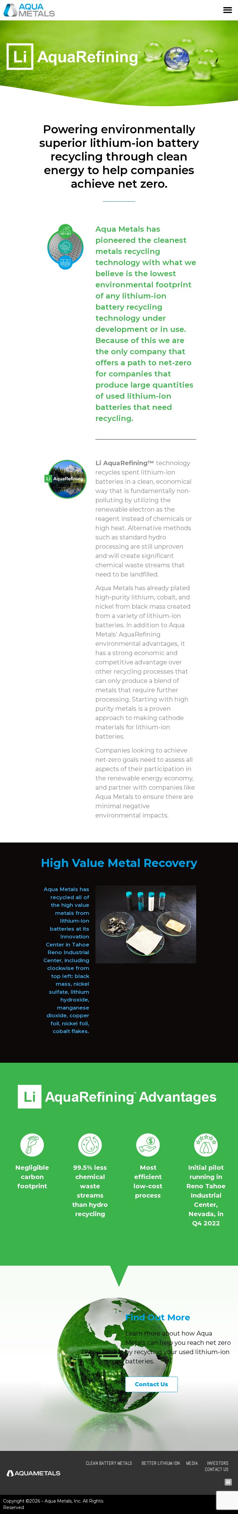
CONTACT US (217, 1469)
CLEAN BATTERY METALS (109, 1463)
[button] (227, 10)
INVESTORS (218, 1463)
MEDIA (192, 1463)
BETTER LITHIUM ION (161, 1463)
